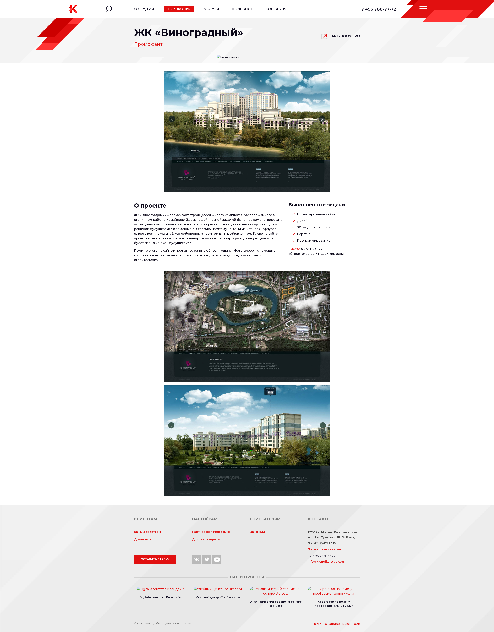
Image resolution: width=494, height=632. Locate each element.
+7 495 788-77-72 (377, 9)
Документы (143, 539)
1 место (294, 249)
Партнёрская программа (211, 532)
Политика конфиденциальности (336, 624)
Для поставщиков (206, 539)
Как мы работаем (147, 532)
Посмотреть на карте (324, 549)
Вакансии (257, 532)
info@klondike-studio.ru (326, 561)
